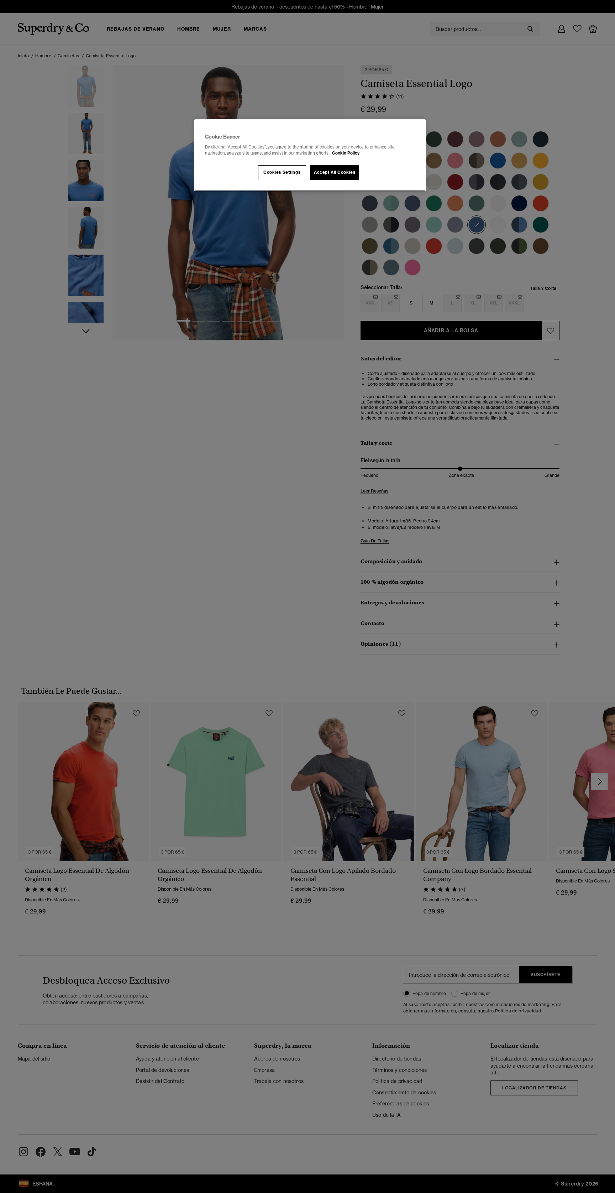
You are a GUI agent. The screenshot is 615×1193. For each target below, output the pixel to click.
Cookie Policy (345, 153)
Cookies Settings (281, 172)
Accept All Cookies (334, 172)
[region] (310, 155)
